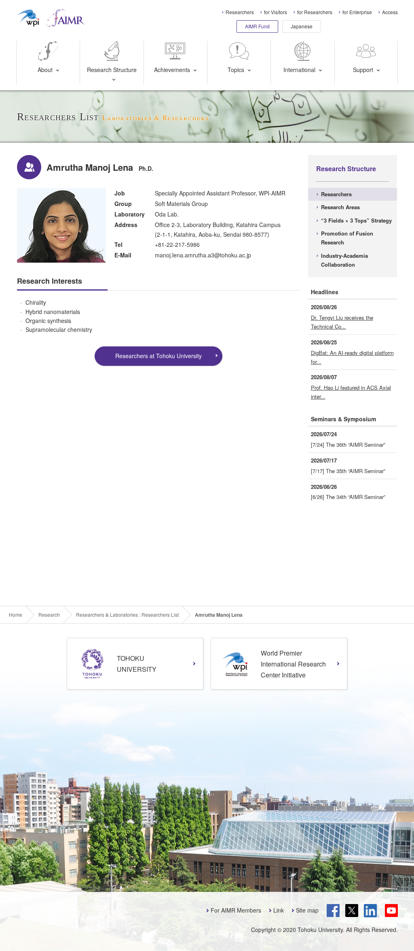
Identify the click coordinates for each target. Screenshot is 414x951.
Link (278, 910)
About (45, 70)
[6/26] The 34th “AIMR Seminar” (348, 497)
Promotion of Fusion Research (347, 237)
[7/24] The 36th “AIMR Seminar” (348, 444)
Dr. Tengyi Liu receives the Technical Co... (342, 322)
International (299, 70)
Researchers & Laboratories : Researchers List (127, 614)
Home (15, 614)
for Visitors (275, 11)
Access (390, 11)
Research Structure (112, 70)
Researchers (240, 11)
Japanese (302, 26)
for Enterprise (357, 11)
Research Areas (340, 207)
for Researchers (314, 11)
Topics (236, 70)
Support (363, 70)
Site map (307, 910)
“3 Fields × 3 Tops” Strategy (356, 220)
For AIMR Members (236, 910)
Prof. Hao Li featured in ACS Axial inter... (351, 392)
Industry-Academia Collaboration (344, 260)
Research (49, 614)
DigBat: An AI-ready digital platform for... (352, 357)
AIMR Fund (257, 26)
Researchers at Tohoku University (158, 356)
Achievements (172, 70)
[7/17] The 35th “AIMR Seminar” (348, 471)
